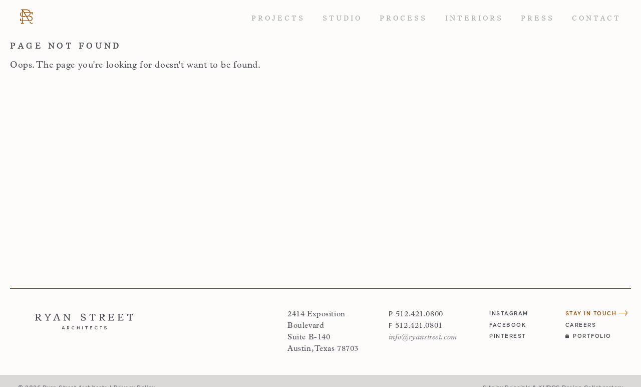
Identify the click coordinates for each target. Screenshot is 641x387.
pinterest (507, 335)
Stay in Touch (592, 313)
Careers (580, 324)
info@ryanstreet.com (423, 337)
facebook (507, 324)
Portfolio (592, 335)
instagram (508, 313)
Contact (596, 18)
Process (403, 18)
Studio (342, 18)
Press (537, 18)
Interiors (474, 18)
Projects (278, 18)
